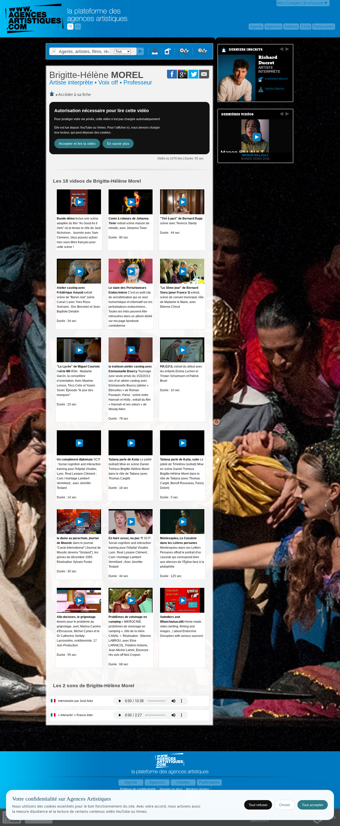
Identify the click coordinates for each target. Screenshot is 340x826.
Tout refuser (258, 805)
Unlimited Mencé (276, 78)
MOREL (96, 75)
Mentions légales (198, 789)
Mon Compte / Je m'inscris (300, 3)
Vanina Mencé (274, 88)
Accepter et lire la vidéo (77, 144)
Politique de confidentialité (138, 789)
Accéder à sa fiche (74, 94)
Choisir (284, 805)
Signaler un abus (171, 789)
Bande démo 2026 (255, 158)
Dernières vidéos (237, 114)
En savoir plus (118, 144)
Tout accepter (312, 805)
